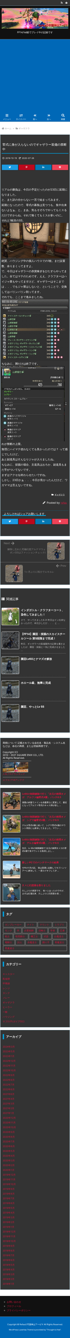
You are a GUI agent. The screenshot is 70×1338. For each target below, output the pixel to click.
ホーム (8, 128)
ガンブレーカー (13, 924)
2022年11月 (9, 1065)
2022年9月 (9, 1075)
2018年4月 (9, 1269)
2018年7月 (8, 1255)
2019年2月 (8, 1222)
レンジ (6, 988)
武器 (46, 936)
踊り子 (45, 942)
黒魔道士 (9, 948)
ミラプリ (59, 924)
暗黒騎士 (20, 936)
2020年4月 (9, 1155)
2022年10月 (9, 1070)
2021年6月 (8, 1094)
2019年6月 (9, 1203)
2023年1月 (8, 1056)
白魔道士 (59, 936)
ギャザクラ (24, 128)
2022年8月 (9, 1079)
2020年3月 (9, 1160)
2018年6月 (9, 1260)
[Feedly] (66, 2)
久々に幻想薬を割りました (36, 885)
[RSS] (61, 2)
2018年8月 (9, 1250)
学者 (52, 930)
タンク (6, 992)
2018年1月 (8, 1283)
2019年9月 (9, 1188)
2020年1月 (8, 1169)
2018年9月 (9, 1245)
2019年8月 (9, 1193)
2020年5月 (9, 1150)
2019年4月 (9, 1212)
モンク (8, 930)
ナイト (30, 924)
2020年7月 (9, 1141)
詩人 (19, 942)
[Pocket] (60, 167)
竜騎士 (8, 942)
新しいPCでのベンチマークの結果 (40, 862)
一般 (5, 1011)
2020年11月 (9, 1122)
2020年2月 (9, 1165)
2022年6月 (9, 1089)
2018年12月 (9, 1231)
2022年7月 (8, 1084)
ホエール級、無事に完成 (36, 682)
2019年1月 (8, 1226)
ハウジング (9, 1016)
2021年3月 (8, 1103)
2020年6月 (9, 1146)
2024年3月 (9, 1046)
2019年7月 (8, 1198)
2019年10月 (9, 1184)
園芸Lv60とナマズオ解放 (36, 659)
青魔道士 (59, 942)
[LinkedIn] (43, 167)
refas (64, 502)
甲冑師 (6, 983)
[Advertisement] (35, 76)
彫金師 (6, 978)
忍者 (62, 930)
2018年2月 (8, 1279)
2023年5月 (9, 1051)
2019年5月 (9, 1207)
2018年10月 (9, 1241)
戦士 (7, 936)
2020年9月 (9, 1132)
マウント (44, 924)
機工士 (34, 936)
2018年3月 (9, 1274)
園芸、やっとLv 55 (32, 706)
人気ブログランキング (14, 774)
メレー (6, 997)
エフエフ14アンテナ (13, 779)
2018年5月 (9, 1264)
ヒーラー (7, 1007)
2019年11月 (9, 1179)
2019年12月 (9, 1174)
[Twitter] (10, 167)
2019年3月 (9, 1217)
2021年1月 (8, 1113)
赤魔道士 (32, 942)
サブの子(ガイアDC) (13, 1021)
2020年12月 (9, 1117)
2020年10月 (9, 1127)
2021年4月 (8, 1098)
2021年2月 (8, 1108)
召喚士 (42, 930)
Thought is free (53, 1330)
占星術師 (29, 930)
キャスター (9, 974)
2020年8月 (9, 1136)
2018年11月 (9, 1236)
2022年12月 (9, 1060)
